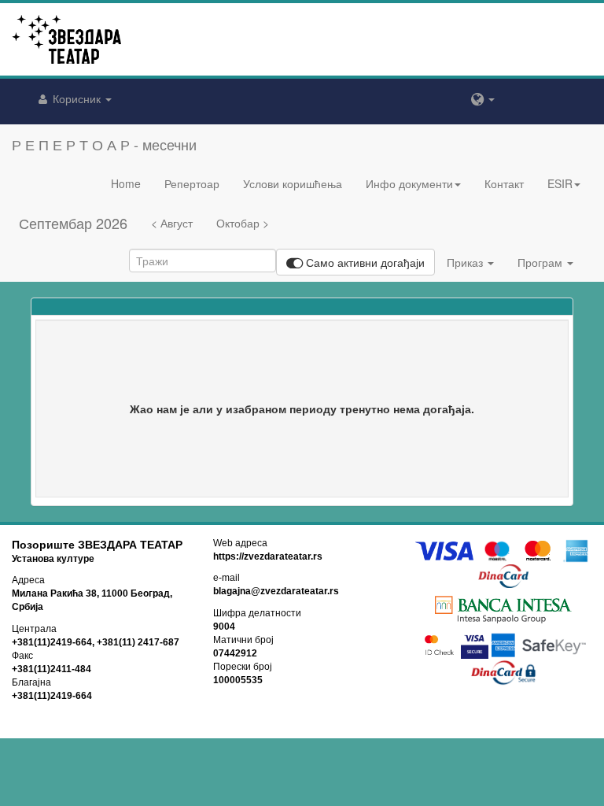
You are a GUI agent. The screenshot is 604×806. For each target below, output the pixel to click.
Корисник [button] (77, 98)
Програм (541, 262)
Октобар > (242, 223)
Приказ (466, 262)
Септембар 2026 (73, 223)
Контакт (504, 183)
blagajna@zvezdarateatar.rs (276, 591)
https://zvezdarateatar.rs (267, 556)
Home (126, 183)
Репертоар (191, 183)
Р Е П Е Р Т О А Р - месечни (104, 144)
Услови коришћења (292, 183)
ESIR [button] (560, 183)
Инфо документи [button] (409, 183)
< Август (172, 223)
